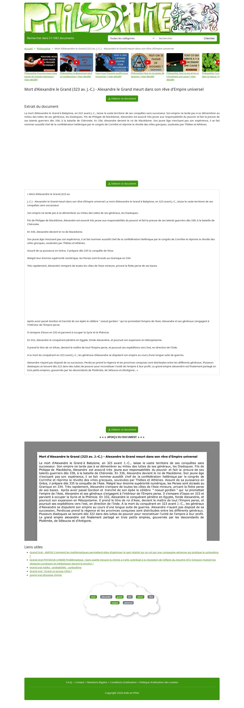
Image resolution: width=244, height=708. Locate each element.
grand (119, 597)
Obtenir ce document (123, 98)
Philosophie (43, 48)
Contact (79, 682)
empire (115, 602)
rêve (151, 597)
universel (128, 602)
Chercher (209, 38)
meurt (140, 597)
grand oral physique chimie (46, 575)
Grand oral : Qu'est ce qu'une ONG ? (51, 571)
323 (129, 597)
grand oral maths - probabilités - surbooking (55, 567)
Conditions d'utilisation (123, 682)
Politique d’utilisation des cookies (158, 682)
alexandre (106, 597)
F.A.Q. (69, 682)
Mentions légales (97, 682)
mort (93, 597)
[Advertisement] (122, 155)
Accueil (28, 48)
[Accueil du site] (122, 16)
